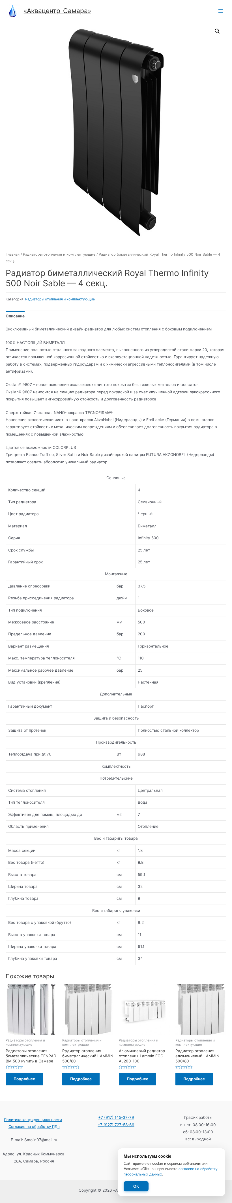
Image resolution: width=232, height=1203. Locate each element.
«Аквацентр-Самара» (57, 11)
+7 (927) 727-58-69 (116, 1125)
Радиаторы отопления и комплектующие (59, 254)
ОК (136, 1186)
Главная (13, 254)
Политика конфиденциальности (33, 1119)
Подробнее (24, 1079)
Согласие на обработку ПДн (34, 1126)
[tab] (15, 316)
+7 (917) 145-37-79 (116, 1117)
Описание (15, 316)
